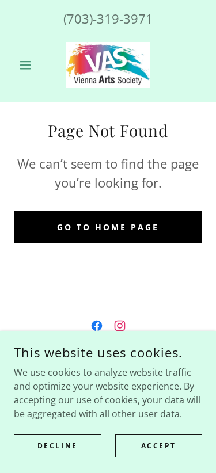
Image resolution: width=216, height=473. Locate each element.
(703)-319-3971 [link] (108, 18)
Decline (57, 446)
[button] (28, 65)
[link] (108, 65)
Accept (158, 446)
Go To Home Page (108, 227)
